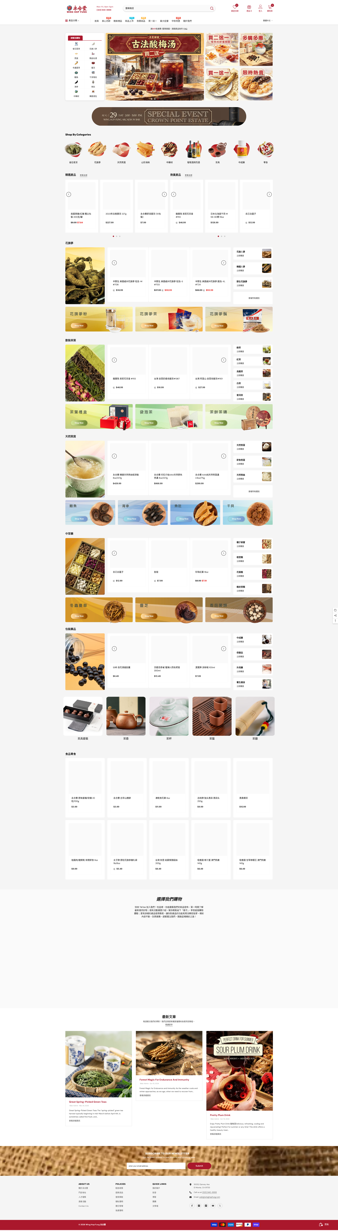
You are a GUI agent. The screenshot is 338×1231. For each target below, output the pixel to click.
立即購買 (240, 255)
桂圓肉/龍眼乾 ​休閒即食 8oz (84, 860)
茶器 (255, 738)
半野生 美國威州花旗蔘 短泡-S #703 (168, 283)
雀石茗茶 (73, 162)
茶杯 (169, 738)
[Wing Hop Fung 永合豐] (169, 116)
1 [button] (151, 99)
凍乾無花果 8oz (162, 798)
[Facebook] (191, 1205)
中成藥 (241, 162)
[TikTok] (205, 1205)
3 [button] (158, 99)
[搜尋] (169, 8)
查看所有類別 (254, 298)
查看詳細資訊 (74, 1121)
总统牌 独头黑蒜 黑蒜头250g (208, 800)
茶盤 (212, 738)
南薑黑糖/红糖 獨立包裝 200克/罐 (81, 215)
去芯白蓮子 (250, 213)
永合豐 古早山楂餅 (122, 798)
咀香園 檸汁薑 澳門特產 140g (208, 862)
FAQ (185, 29)
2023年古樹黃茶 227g (116, 213)
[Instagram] (198, 1205)
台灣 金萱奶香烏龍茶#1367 (167, 378)
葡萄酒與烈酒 (193, 162)
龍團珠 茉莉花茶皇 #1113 (184, 215)
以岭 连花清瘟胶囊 (121, 667)
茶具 (217, 162)
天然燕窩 (121, 162)
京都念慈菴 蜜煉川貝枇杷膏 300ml (167, 669)
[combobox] (165, 8)
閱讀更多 (169, 1024)
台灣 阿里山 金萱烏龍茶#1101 (209, 378)
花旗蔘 (97, 162)
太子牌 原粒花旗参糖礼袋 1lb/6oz (125, 862)
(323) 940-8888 (209, 1192)
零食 (266, 162)
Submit (199, 1165)
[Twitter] (219, 1205)
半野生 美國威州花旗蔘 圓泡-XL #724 (210, 283)
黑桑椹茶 (243, 798)
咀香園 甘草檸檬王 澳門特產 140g (252, 862)
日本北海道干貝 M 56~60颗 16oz (219, 215)
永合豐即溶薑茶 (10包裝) (150, 215)
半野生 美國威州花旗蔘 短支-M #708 (127, 283)
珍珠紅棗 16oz (201, 572)
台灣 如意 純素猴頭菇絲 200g (166, 862)
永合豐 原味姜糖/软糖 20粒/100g (83, 800)
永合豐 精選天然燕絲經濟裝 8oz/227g (126, 476)
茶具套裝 (83, 738)
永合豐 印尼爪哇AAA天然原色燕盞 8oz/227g (168, 476)
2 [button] (155, 99)
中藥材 (169, 162)
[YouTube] (212, 1205)
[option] (155, 67)
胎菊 (156, 572)
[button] (112, 66)
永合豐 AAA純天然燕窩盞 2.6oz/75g (207, 476)
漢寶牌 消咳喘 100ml (205, 667)
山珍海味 (145, 162)
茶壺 (126, 738)
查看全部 (83, 175)
